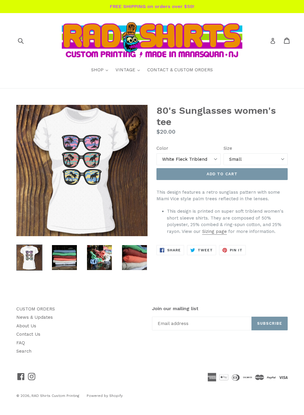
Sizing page (214, 231)
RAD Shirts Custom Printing (55, 396)
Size (228, 148)
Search (23, 351)
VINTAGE (129, 69)
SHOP (101, 69)
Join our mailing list (175, 308)
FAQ (20, 342)
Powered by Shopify (105, 396)
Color (162, 148)
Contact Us (28, 334)
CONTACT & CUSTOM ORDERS (180, 69)
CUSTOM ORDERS (35, 309)
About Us (26, 326)
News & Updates (34, 317)
